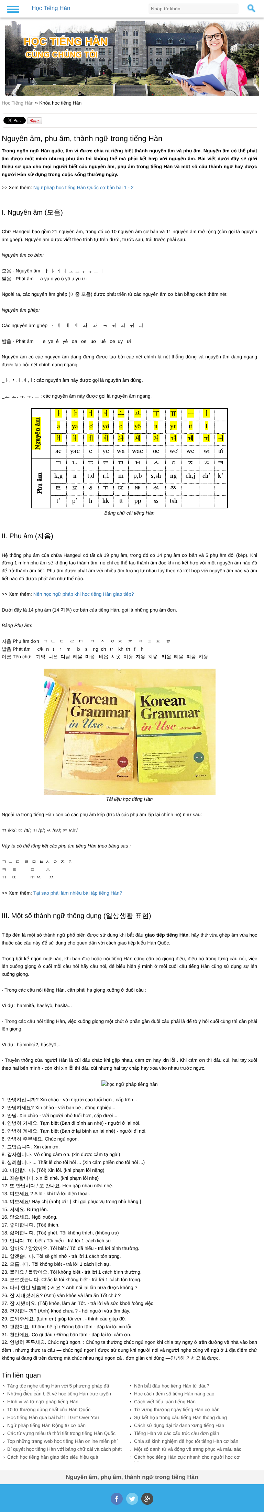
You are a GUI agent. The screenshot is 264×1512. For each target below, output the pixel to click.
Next (254, 56)
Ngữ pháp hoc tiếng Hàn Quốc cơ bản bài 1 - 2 (83, 187)
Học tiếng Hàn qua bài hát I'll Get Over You (53, 1417)
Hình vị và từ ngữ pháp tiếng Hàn (42, 1401)
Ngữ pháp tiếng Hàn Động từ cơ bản (46, 1425)
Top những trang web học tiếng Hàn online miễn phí (62, 1441)
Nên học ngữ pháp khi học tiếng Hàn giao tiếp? (83, 594)
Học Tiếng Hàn (18, 103)
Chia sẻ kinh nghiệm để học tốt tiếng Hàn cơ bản (186, 1441)
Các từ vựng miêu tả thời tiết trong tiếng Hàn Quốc (61, 1433)
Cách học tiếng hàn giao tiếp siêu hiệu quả (52, 1457)
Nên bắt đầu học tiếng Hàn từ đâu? (171, 1386)
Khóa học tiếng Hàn (60, 103)
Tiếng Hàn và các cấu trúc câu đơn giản (176, 1433)
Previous (9, 56)
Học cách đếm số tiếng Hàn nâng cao (174, 1393)
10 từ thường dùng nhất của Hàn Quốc (48, 1409)
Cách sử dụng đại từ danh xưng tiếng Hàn (179, 1425)
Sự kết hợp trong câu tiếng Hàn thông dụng (180, 1417)
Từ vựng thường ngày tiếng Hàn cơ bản (177, 1409)
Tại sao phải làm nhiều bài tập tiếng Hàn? (77, 893)
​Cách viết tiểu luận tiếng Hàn (165, 1401)
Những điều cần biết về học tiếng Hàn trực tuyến (59, 1393)
